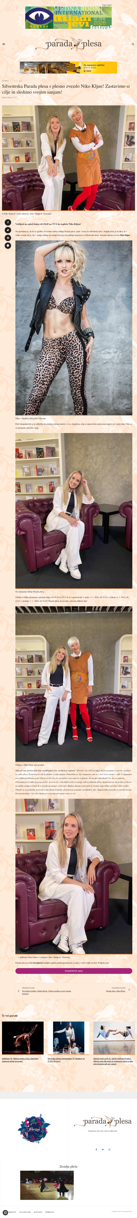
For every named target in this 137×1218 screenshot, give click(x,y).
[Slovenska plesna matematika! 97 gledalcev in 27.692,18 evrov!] (68, 1038)
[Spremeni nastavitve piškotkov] (5, 1212)
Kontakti (38, 1212)
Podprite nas (74, 971)
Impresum (49, 1212)
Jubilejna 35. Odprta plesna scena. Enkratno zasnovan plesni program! (20, 1060)
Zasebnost (11, 1212)
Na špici (5, 81)
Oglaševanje (25, 1212)
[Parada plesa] (68, 44)
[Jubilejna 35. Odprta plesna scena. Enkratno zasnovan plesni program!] (23, 1038)
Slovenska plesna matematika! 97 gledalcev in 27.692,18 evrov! (66, 1060)
